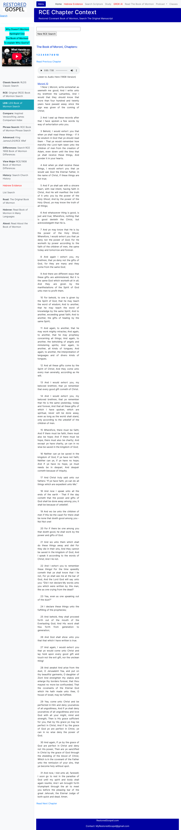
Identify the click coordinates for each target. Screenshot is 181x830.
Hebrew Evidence (12, 185)
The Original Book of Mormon (16, 201)
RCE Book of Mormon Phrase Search (17, 129)
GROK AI (118, 4)
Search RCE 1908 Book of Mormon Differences (16, 151)
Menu (41, 4)
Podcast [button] (160, 4)
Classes (173, 4)
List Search (9, 192)
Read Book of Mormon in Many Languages (15, 213)
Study (108, 4)
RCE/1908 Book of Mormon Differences (15, 165)
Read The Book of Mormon (139, 4)
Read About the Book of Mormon (15, 225)
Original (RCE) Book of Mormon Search (16, 94)
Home (59, 3)
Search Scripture (94, 4)
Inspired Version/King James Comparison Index (13, 117)
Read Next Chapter (46, 803)
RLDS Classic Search (14, 84)
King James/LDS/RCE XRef (14, 139)
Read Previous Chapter (48, 61)
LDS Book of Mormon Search (12, 105)
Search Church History (15, 177)
